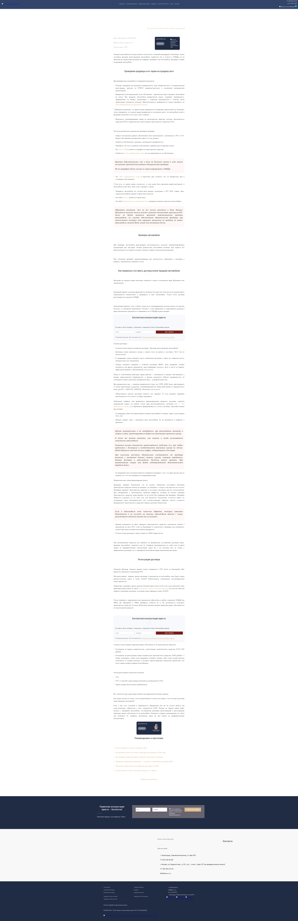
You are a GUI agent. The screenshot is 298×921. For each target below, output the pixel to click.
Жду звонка (169, 332)
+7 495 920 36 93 (292, 1)
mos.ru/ (125, 197)
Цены (171, 3)
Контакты (176, 3)
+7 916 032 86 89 (166, 860)
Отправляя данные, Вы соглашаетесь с (145, 337)
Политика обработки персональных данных (115, 905)
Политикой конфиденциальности (174, 814)
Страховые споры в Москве (111, 896)
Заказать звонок (192, 809)
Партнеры (136, 890)
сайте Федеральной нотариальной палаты (131, 105)
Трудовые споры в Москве (110, 899)
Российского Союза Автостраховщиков (153, 588)
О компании (107, 887)
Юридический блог (139, 892)
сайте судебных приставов (134, 153)
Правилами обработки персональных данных (159, 337)
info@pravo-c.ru (165, 873)
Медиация (154, 3)
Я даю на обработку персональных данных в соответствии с (175, 812)
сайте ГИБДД (123, 149)
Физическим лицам (131, 3)
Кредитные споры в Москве (141, 896)
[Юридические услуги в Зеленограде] (10, 3)
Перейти (160, 43)
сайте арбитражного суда (129, 177)
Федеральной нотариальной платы (136, 201)
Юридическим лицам (144, 3)
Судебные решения (138, 887)
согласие (176, 809)
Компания (122, 3)
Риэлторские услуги (163, 3)
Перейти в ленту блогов (149, 779)
